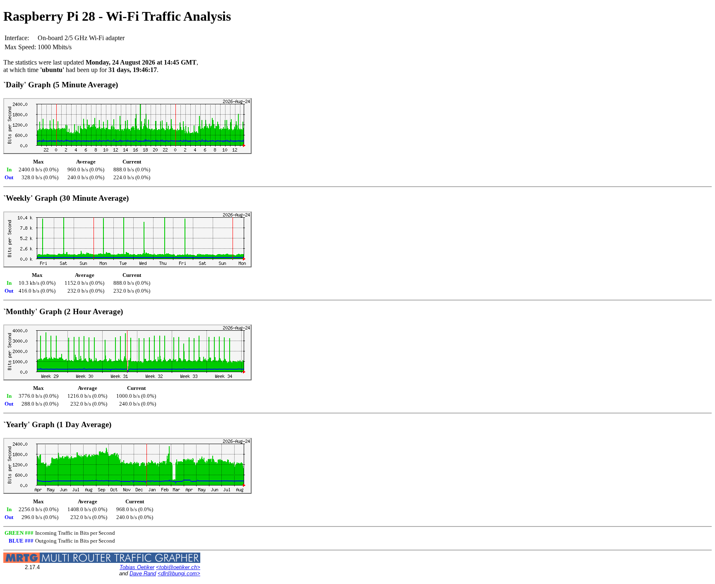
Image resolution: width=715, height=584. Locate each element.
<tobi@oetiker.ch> (178, 567)
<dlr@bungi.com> (179, 573)
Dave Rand (143, 573)
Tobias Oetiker (137, 567)
